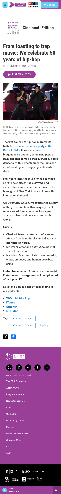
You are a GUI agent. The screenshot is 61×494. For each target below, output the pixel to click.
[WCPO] (7, 479)
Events (9, 407)
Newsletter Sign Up (15, 401)
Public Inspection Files (17, 433)
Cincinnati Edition (38, 27)
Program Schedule (15, 394)
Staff (8, 453)
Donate (51, 4)
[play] (5, 490)
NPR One (12, 311)
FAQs (9, 446)
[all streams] (57, 490)
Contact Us (11, 414)
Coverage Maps (13, 440)
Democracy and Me (15, 420)
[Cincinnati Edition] (13, 27)
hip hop (44, 325)
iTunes (10, 302)
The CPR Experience (16, 381)
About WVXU (12, 388)
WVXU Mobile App (18, 298)
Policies (10, 427)
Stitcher (11, 306)
